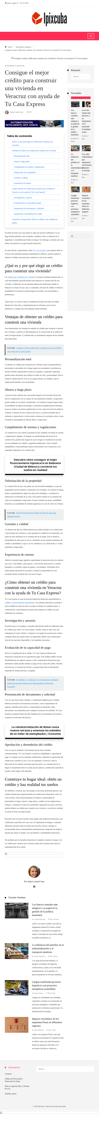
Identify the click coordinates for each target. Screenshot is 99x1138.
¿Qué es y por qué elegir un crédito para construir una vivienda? (32, 143)
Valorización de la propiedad (24, 172)
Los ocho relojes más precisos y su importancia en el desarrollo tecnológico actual (86, 121)
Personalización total (21, 156)
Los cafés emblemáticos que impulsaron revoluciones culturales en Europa (87, 162)
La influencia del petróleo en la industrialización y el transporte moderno (48, 948)
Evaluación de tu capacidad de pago (27, 203)
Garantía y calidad (21, 178)
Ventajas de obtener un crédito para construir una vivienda (34, 151)
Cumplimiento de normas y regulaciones (29, 167)
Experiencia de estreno (22, 183)
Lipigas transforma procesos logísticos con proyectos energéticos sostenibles (46, 985)
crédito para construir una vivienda (21, 277)
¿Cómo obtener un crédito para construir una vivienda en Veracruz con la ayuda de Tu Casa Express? (33, 190)
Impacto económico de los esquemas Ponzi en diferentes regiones (47, 1022)
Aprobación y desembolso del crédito (28, 214)
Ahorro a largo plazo (22, 161)
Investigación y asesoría (23, 198)
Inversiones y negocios (14, 66)
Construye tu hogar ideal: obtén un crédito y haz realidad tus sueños (35, 221)
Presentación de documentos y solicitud (29, 208)
